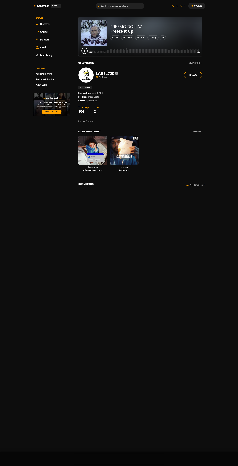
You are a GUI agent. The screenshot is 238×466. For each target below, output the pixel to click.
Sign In (182, 6)
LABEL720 (105, 73)
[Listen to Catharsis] (124, 150)
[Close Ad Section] (67, 96)
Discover (45, 24)
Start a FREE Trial (51, 112)
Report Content (86, 121)
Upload (198, 5)
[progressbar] (144, 50)
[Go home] (41, 6)
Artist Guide (41, 84)
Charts (43, 31)
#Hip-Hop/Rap (85, 87)
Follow (193, 75)
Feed (43, 47)
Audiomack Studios (45, 79)
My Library (46, 55)
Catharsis (123, 170)
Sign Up (175, 6)
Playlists (44, 39)
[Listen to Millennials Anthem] (92, 150)
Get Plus (56, 6)
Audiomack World (44, 73)
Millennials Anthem (92, 170)
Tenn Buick (93, 167)
